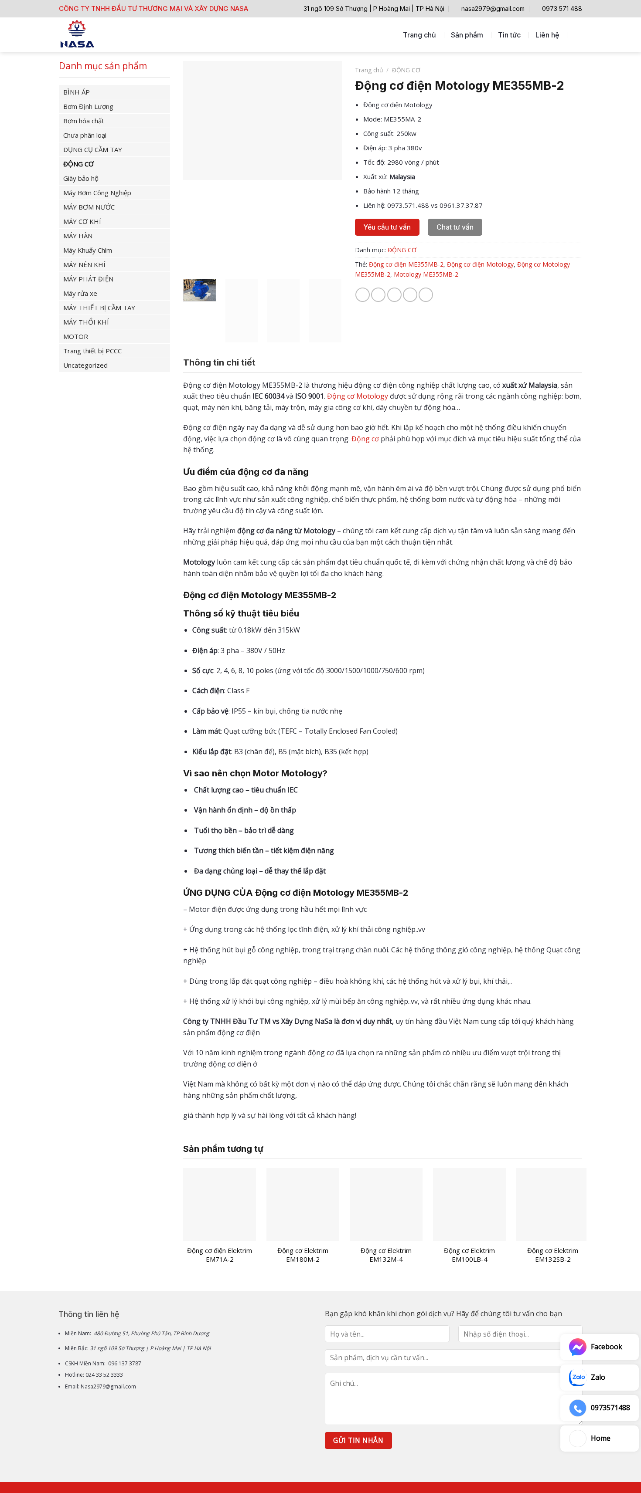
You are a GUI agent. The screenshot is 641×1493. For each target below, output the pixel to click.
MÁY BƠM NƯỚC (89, 207)
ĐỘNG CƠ (78, 163)
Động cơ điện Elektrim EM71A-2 (219, 1254)
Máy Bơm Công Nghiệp (97, 192)
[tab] (219, 362)
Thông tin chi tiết (219, 362)
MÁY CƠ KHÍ (82, 221)
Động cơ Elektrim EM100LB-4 (469, 1254)
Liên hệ (547, 34)
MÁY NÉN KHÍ (84, 264)
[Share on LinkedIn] (426, 295)
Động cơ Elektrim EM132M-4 (386, 1254)
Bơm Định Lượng (88, 106)
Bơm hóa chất (83, 120)
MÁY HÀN (77, 235)
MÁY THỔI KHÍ (86, 322)
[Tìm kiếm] (578, 34)
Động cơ (365, 438)
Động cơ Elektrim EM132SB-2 (552, 1254)
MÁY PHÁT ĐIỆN (88, 278)
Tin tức (509, 34)
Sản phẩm (467, 34)
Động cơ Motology (357, 396)
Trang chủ (419, 34)
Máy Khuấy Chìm (87, 250)
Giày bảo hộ (81, 178)
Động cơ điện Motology (480, 264)
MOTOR (75, 336)
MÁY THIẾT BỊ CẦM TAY (99, 307)
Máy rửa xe (80, 293)
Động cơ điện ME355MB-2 (406, 264)
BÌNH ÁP (76, 92)
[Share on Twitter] (378, 295)
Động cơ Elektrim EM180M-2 (302, 1254)
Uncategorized (85, 365)
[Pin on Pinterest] (410, 295)
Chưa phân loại (84, 135)
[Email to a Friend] (394, 295)
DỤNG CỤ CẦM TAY (92, 149)
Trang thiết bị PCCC (92, 350)
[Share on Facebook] (362, 295)
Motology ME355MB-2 (426, 274)
